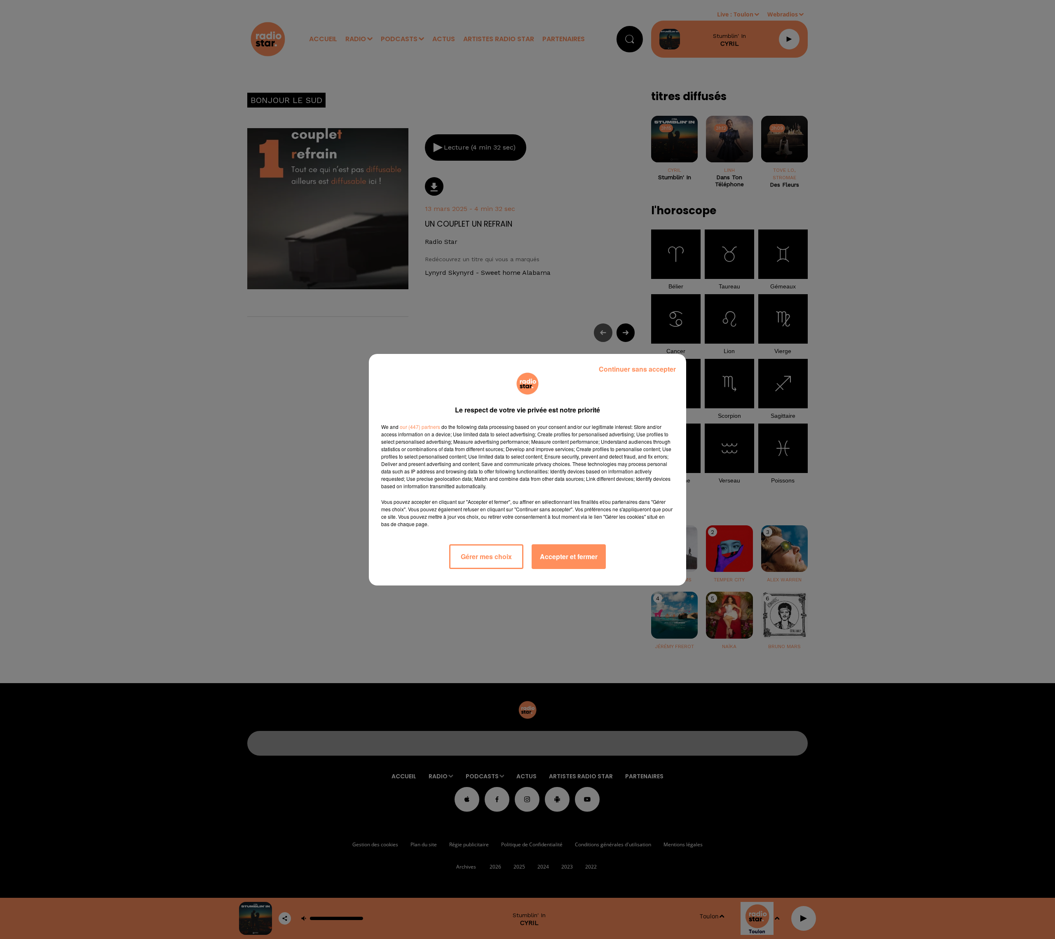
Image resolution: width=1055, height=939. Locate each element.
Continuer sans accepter (637, 369)
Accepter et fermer (569, 556)
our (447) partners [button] (420, 426)
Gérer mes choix (486, 556)
